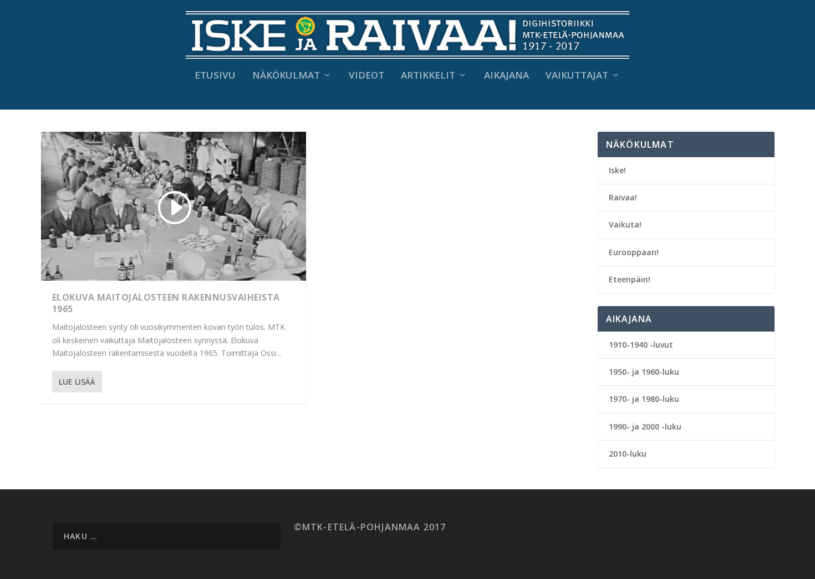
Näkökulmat (286, 76)
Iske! (617, 170)
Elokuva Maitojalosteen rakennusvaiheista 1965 (166, 303)
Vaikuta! (625, 224)
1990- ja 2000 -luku (645, 426)
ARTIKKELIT (428, 76)
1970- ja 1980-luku (644, 399)
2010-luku (627, 453)
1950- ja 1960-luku (644, 371)
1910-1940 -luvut (641, 344)
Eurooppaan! (634, 252)
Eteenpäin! (629, 279)
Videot (366, 76)
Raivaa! (623, 197)
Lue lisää (77, 381)
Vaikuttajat (577, 76)
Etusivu (215, 76)
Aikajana (506, 76)
